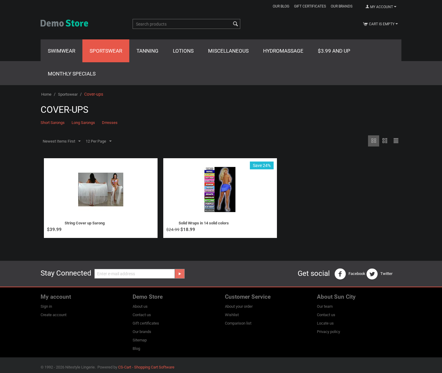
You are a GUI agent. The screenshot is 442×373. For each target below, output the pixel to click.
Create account (53, 315)
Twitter (385, 273)
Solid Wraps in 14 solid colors (204, 223)
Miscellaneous (228, 51)
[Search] (236, 24)
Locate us (325, 323)
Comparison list (238, 323)
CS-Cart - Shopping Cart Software (146, 367)
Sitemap (140, 340)
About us (140, 306)
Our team (325, 306)
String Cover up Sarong (85, 223)
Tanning (147, 51)
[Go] (179, 273)
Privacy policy (328, 331)
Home (46, 94)
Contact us (142, 315)
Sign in (46, 306)
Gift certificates (310, 6)
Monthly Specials (72, 74)
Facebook (356, 273)
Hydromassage (283, 51)
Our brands (341, 6)
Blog (136, 348)
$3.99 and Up (334, 51)
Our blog (281, 6)
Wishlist (232, 315)
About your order (239, 306)
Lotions (183, 51)
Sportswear (106, 51)
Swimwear (61, 51)
